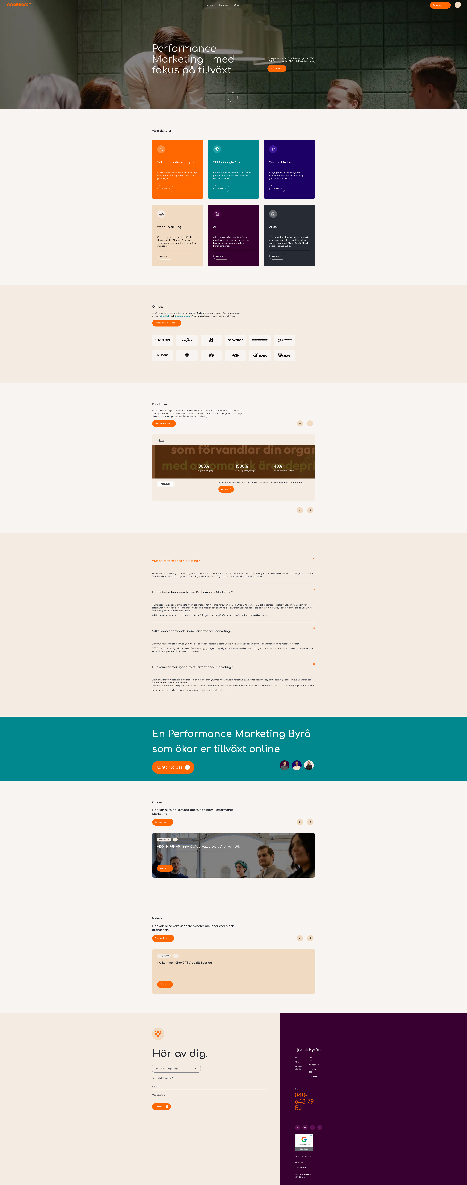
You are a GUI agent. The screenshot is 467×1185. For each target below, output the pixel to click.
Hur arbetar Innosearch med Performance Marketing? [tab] (192, 592)
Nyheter (313, 1076)
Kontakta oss (169, 767)
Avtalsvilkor (300, 1168)
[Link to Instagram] (312, 1127)
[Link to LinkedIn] (305, 1127)
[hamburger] (458, 5)
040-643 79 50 (304, 1101)
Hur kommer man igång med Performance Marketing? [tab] (192, 667)
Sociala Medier (183, 316)
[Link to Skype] (319, 1127)
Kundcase (314, 1065)
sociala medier (203, 608)
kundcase (232, 615)
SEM (167, 316)
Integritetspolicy (303, 1156)
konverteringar (236, 608)
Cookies (299, 1162)
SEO (162, 316)
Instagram (213, 644)
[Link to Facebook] (297, 1127)
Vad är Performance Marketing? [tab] (176, 561)
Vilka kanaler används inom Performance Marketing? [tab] (191, 631)
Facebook (198, 644)
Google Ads (174, 608)
